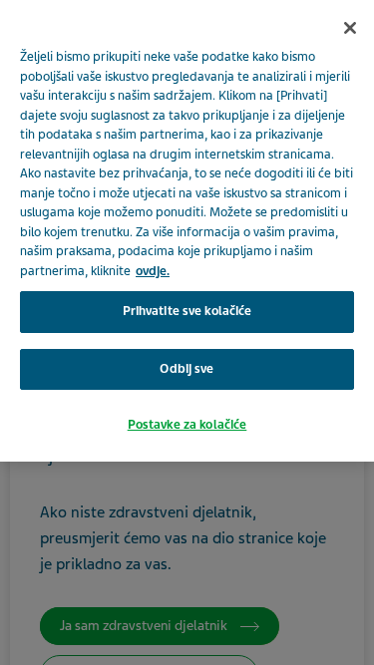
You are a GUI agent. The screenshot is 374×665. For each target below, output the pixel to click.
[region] (187, 231)
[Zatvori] (350, 28)
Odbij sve (186, 369)
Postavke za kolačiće (187, 425)
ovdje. (153, 271)
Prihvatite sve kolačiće (187, 311)
